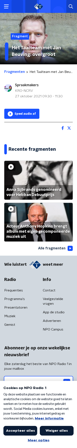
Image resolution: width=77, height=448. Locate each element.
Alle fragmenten (51, 248)
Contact (49, 290)
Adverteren (52, 321)
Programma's (14, 299)
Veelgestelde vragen (53, 301)
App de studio (54, 312)
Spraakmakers (27, 85)
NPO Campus (53, 329)
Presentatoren (15, 307)
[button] (6, 7)
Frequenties (13, 290)
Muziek (9, 316)
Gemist (9, 324)
